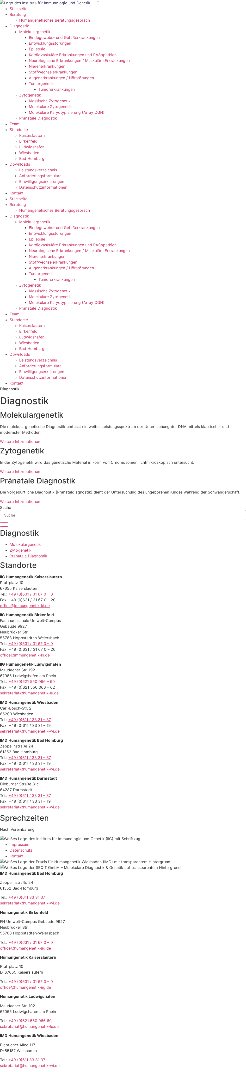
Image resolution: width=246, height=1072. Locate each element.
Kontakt (17, 193)
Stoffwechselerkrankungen (53, 72)
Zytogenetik (30, 95)
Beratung (18, 14)
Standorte (19, 129)
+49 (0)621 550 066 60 (30, 1020)
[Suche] (4, 524)
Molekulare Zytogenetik (50, 106)
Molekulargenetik (34, 31)
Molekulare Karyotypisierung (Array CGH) (67, 112)
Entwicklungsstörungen (50, 43)
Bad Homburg (31, 158)
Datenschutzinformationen (43, 187)
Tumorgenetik (41, 83)
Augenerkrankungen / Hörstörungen (61, 77)
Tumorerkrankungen (56, 89)
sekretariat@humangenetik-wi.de (30, 731)
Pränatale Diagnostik (38, 118)
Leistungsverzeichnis (38, 170)
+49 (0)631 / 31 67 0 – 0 (30, 594)
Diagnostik (19, 26)
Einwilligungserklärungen (41, 181)
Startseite (18, 8)
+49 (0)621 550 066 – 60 (31, 681)
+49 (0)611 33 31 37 (26, 897)
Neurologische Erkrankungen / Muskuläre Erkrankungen (79, 60)
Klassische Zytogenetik (50, 100)
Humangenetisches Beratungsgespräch (54, 20)
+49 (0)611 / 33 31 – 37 (29, 719)
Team (14, 123)
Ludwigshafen (31, 147)
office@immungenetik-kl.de (25, 605)
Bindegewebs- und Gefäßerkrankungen (64, 37)
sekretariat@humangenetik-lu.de (29, 693)
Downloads (20, 164)
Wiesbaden (29, 152)
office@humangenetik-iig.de (25, 948)
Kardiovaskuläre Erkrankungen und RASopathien (73, 54)
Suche (5, 507)
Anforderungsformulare (40, 175)
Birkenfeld (28, 141)
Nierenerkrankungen (47, 66)
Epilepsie (37, 49)
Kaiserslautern (32, 135)
